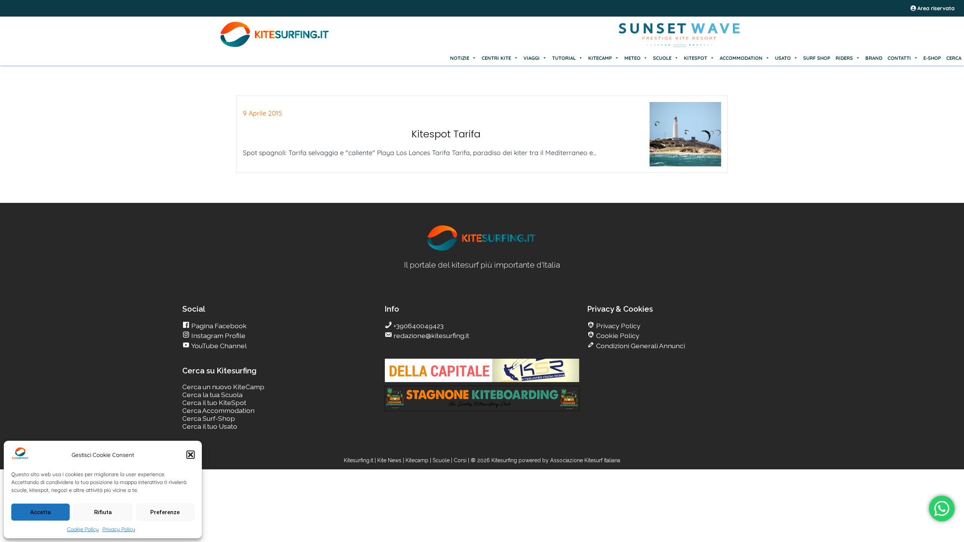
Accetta (40, 512)
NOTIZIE (459, 58)
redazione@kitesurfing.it (430, 336)
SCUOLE (662, 58)
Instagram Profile (218, 336)
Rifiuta (103, 512)
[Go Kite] (274, 46)
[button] (190, 454)
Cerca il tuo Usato (209, 426)
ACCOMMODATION (741, 58)
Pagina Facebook (218, 326)
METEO (632, 58)
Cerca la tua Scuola (212, 395)
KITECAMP (600, 58)
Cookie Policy (83, 529)
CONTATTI (899, 58)
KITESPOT (695, 58)
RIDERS (844, 58)
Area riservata (935, 8)
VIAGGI (531, 58)
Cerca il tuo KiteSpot (214, 402)
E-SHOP (932, 58)
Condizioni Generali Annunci (640, 346)
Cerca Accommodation (218, 410)
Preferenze (165, 512)
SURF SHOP (816, 58)
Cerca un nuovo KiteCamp (223, 387)
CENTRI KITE (496, 58)
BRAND (873, 58)
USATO (783, 58)
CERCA (953, 58)
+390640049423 (418, 326)
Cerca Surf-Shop (208, 418)
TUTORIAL (564, 58)
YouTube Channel (218, 346)
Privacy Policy (118, 529)
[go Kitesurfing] (482, 249)
